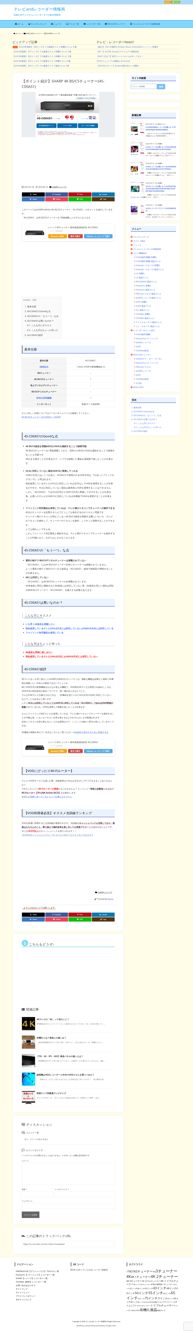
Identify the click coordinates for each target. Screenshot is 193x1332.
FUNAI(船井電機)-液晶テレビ (148, 261)
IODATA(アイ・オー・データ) (148, 358)
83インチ (170, 1299)
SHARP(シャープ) (53, 33)
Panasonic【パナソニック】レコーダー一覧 (35, 1274)
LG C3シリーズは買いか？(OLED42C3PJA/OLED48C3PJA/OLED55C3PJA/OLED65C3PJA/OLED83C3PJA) (161, 188)
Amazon (147, 1302)
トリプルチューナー (162, 1305)
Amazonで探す (57, 236)
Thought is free (111, 1326)
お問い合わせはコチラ (25, 1285)
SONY (138, 346)
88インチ (141, 1302)
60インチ (167, 1293)
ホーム (18, 33)
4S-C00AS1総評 (34, 335)
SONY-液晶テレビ (143, 306)
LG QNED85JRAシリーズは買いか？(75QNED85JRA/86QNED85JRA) (161, 128)
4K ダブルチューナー (151, 1281)
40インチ (141, 1288)
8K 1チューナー (167, 1284)
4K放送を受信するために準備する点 (91, 732)
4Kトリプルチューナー (142, 1284)
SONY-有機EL (141, 302)
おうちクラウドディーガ (165, 1302)
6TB (155, 1284)
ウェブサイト (27, 1201)
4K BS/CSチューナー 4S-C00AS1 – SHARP (41, 417)
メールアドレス (61, 1189)
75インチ (151, 1298)
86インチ (134, 1302)
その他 (139, 383)
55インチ (155, 1292)
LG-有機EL (140, 273)
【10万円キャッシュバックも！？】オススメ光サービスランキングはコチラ (57, 835)
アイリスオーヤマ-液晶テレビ (149, 322)
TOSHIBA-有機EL (143, 314)
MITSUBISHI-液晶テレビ (146, 281)
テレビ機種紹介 (140, 253)
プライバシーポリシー (25, 1296)
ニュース (137, 245)
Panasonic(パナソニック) (147, 338)
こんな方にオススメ (39, 325)
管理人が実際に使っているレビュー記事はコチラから (47, 796)
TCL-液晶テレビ (142, 310)
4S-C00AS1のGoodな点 (38, 311)
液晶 (153, 1309)
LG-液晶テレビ (142, 277)
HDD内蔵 (153, 1302)
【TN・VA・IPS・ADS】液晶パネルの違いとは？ (60, 1056)
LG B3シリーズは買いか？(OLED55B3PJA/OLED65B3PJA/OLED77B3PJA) (161, 167)
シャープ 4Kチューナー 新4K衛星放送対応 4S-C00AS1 (73, 227)
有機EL (145, 1309)
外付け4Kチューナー (33, 33)
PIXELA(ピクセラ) (143, 367)
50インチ (141, 1293)
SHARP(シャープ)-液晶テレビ (148, 297)
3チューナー (166, 1270)
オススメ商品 (139, 241)
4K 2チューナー (164, 1276)
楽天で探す (75, 236)
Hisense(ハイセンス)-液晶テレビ (150, 269)
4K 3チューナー (134, 1280)
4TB (152, 1284)
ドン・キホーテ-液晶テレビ (148, 326)
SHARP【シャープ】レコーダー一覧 (32, 1278)
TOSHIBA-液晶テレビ (145, 318)
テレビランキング (141, 237)
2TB (133, 1271)
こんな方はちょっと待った (42, 330)
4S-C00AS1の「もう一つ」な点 (41, 316)
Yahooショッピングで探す (98, 236)
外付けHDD (138, 387)
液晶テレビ (161, 1310)
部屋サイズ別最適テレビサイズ (51, 1093)
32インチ (133, 1288)
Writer (111, 899)
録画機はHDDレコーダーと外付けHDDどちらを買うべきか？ (65, 1074)
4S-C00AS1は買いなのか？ (39, 320)
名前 (24, 1189)
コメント (25, 1160)
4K (128, 1276)
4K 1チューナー (141, 1277)
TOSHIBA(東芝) (142, 350)
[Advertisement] (68, 165)
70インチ (141, 1298)
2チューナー (144, 1271)
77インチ (162, 1298)
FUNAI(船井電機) (143, 334)
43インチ (160, 1288)
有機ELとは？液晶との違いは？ (51, 1037)
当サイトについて (24, 1299)
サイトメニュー (23, 1292)
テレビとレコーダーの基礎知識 (147, 249)
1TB (128, 1271)
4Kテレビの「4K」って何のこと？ (53, 1019)
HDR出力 (44, 366)
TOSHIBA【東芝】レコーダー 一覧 (31, 1281)
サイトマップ (22, 1289)
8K (158, 1284)
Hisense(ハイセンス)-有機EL (148, 265)
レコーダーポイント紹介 (144, 330)
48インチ (171, 1288)
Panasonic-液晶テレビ (145, 289)
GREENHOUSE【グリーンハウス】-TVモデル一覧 (37, 1271)
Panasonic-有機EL (144, 285)
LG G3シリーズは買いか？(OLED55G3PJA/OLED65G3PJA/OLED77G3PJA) (161, 148)
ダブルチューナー (144, 1305)
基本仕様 (30, 306)
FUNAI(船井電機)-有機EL (146, 257)
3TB (154, 1272)
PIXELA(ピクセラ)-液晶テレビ (148, 293)
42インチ (149, 1288)
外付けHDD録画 (44, 397)
